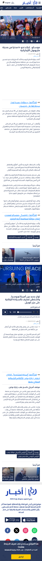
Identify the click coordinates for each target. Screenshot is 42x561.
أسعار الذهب (30, 8)
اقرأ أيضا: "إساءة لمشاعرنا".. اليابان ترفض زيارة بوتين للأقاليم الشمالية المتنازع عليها (23, 378)
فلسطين (8, 8)
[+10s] (38, 312)
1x (10, 312)
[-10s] (34, 312)
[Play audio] (5, 312)
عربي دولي (36, 56)
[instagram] (25, 530)
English (7, 3)
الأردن (21, 8)
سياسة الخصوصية (10, 550)
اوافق (21, 557)
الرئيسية (38, 8)
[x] (16, 530)
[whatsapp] (34, 530)
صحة (15, 8)
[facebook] (7, 530)
